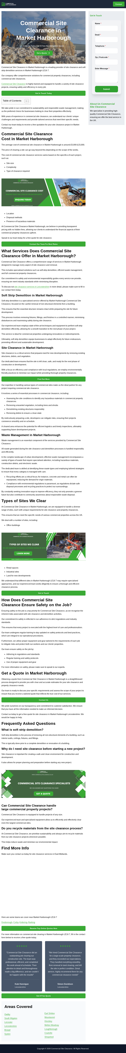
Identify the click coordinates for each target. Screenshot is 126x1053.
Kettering (23, 922)
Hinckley (48, 1021)
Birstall (7, 1030)
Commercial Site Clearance (13, 84)
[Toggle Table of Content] (25, 101)
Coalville (48, 1033)
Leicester (8, 1022)
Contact (118, 4)
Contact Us (43, 700)
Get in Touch (43, 593)
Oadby (7, 1014)
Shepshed (49, 1037)
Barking (31, 922)
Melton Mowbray (52, 1025)
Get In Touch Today (43, 93)
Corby (15, 922)
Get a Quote (42, 53)
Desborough (6, 922)
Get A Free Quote (43, 996)
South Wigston (10, 1018)
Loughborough (51, 1029)
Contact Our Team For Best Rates (44, 244)
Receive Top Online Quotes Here (43, 928)
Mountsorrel (50, 1017)
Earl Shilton (50, 1013)
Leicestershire (10, 1026)
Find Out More (44, 379)
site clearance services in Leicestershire (31, 287)
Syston (7, 1034)
